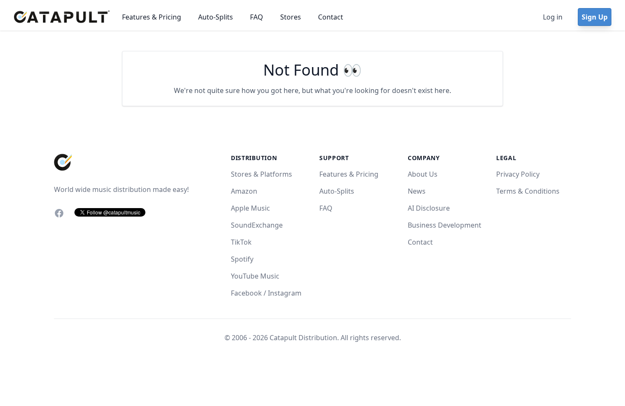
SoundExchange (257, 225)
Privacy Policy (518, 174)
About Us (423, 174)
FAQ (256, 17)
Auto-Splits (215, 17)
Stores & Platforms (261, 174)
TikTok (241, 242)
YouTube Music (255, 276)
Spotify (242, 259)
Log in (552, 17)
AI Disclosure (429, 208)
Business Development (444, 225)
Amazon (244, 191)
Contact (330, 17)
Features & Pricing (151, 17)
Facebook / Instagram (266, 293)
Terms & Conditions (528, 191)
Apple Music (250, 208)
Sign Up (595, 17)
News (417, 191)
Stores (290, 17)
